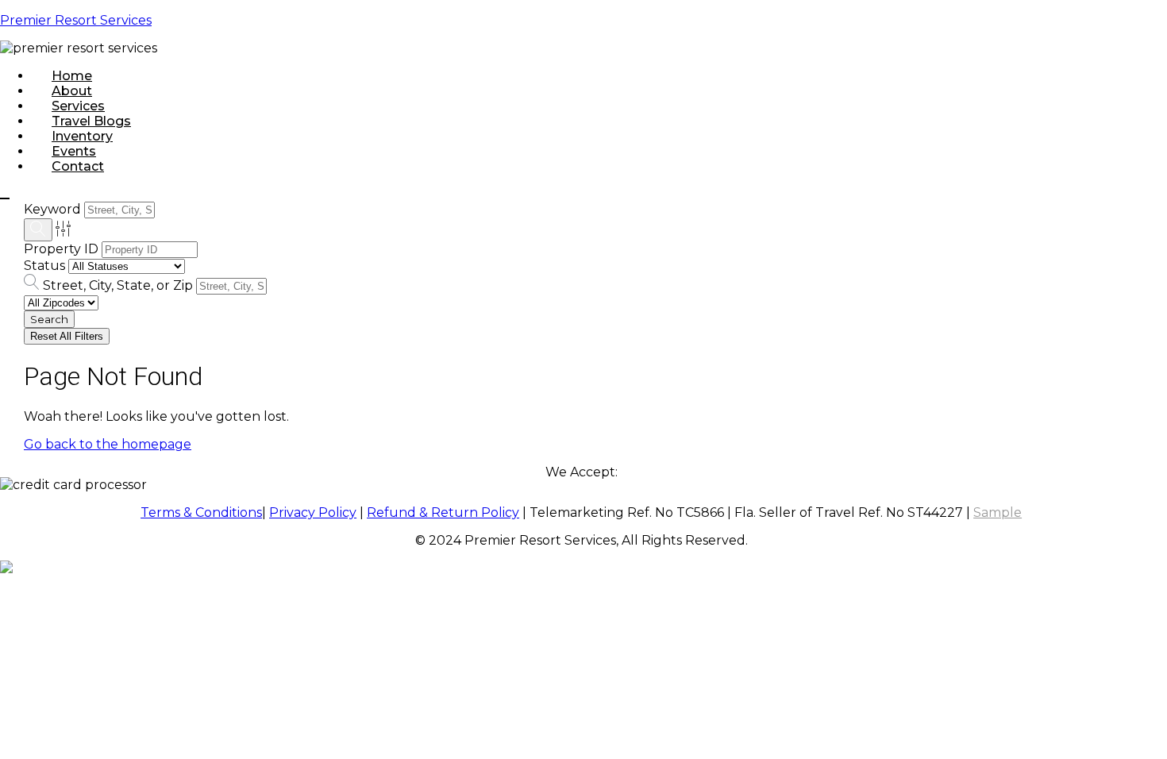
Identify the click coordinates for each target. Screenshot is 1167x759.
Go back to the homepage (107, 444)
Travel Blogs (91, 121)
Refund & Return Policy (443, 512)
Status (44, 265)
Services (78, 106)
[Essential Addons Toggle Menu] (5, 198)
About (72, 90)
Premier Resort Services (76, 20)
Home (72, 75)
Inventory (82, 136)
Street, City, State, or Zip (118, 285)
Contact (78, 166)
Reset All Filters (66, 336)
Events (74, 151)
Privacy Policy (312, 512)
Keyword (52, 209)
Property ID (61, 248)
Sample (997, 512)
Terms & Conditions (201, 512)
